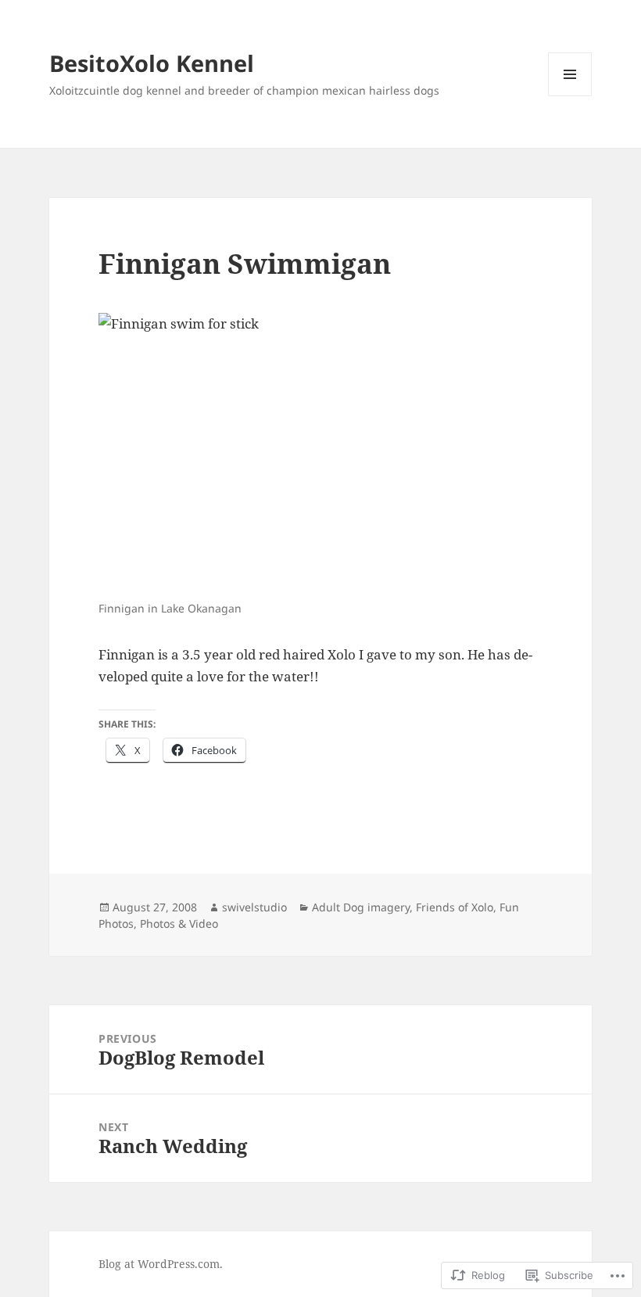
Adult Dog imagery (361, 907)
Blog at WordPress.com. (160, 1263)
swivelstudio (254, 907)
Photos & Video (179, 923)
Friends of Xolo (454, 907)
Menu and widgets (570, 95)
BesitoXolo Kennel (151, 63)
